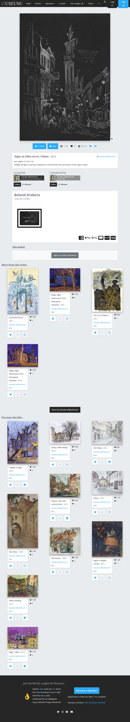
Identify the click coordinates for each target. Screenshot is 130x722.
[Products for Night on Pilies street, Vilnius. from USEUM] (30, 218)
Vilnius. (96, 498)
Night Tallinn (14, 652)
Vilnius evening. (15, 600)
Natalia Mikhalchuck (107, 156)
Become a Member (86, 690)
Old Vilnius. (13, 552)
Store (90, 3)
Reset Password (98, 702)
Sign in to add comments (65, 255)
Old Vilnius (97, 448)
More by (65, 409)
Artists (38, 3)
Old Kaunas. (56, 558)
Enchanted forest (16, 317)
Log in (87, 702)
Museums (50, 3)
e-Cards (62, 3)
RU (10, 328)
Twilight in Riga (15, 467)
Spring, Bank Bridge (59, 447)
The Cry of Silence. (101, 315)
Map (28, 3)
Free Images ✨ (76, 3)
